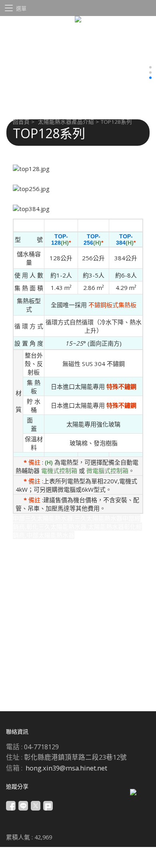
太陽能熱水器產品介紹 (66, 121)
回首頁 (21, 121)
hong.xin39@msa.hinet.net (66, 767)
